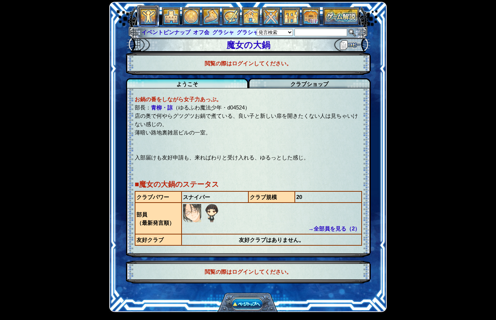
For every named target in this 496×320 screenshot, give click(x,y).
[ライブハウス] (271, 23)
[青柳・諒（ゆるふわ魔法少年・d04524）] (193, 220)
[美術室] (231, 23)
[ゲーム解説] (341, 23)
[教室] (211, 23)
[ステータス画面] (148, 23)
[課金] (191, 23)
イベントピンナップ (166, 32)
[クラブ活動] (291, 23)
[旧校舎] (311, 23)
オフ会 (201, 32)
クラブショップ (309, 84)
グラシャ (223, 32)
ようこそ (187, 84)
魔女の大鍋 (249, 45)
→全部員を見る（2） (334, 228)
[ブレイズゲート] (251, 23)
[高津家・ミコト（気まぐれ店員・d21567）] (212, 220)
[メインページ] (171, 23)
